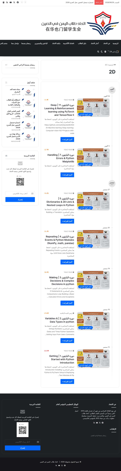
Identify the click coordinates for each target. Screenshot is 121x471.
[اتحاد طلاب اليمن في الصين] (80, 23)
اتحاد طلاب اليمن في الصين (49, 462)
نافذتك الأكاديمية (68, 43)
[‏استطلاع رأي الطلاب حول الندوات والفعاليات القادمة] (28, 103)
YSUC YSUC (68, 100)
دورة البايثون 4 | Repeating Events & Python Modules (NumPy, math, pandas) (59, 240)
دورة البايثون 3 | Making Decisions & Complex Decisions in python (61, 280)
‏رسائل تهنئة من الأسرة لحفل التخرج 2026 (13, 136)
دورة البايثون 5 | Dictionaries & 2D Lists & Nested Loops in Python (60, 202)
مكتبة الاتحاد (56, 43)
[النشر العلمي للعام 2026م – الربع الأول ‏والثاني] (28, 114)
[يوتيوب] (97, 422)
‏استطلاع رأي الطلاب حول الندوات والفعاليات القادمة (13, 102)
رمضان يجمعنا (26, 43)
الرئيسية (115, 43)
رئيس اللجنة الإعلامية (66, 313)
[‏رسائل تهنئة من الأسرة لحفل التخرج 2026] (28, 137)
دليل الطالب (82, 43)
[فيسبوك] (102, 422)
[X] (99, 422)
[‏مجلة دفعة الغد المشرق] (28, 92)
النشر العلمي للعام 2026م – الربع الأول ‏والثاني (13, 113)
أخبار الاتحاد (95, 43)
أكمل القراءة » (67, 139)
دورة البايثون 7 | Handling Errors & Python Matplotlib (61, 158)
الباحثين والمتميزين (41, 43)
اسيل (76, 411)
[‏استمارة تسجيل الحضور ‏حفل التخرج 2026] (28, 125)
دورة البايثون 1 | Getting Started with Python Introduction (61, 359)
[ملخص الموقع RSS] (94, 422)
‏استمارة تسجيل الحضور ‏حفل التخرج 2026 (79, 2)
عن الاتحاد (106, 43)
